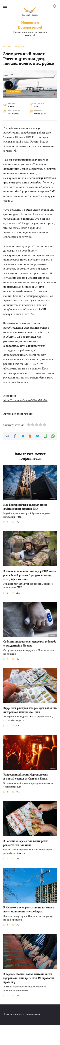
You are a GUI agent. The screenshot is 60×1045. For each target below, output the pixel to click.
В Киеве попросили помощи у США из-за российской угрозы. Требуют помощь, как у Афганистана (29, 575)
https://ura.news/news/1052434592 (25, 400)
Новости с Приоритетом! (30, 25)
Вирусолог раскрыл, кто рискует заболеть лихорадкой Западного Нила (30, 710)
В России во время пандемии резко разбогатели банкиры (25, 843)
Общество (13, 91)
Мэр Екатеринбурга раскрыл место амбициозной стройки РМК (25, 506)
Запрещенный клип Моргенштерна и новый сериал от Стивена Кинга (25, 776)
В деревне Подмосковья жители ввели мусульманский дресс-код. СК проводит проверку (28, 978)
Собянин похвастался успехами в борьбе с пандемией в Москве (29, 643)
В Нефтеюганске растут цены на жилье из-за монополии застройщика (28, 909)
